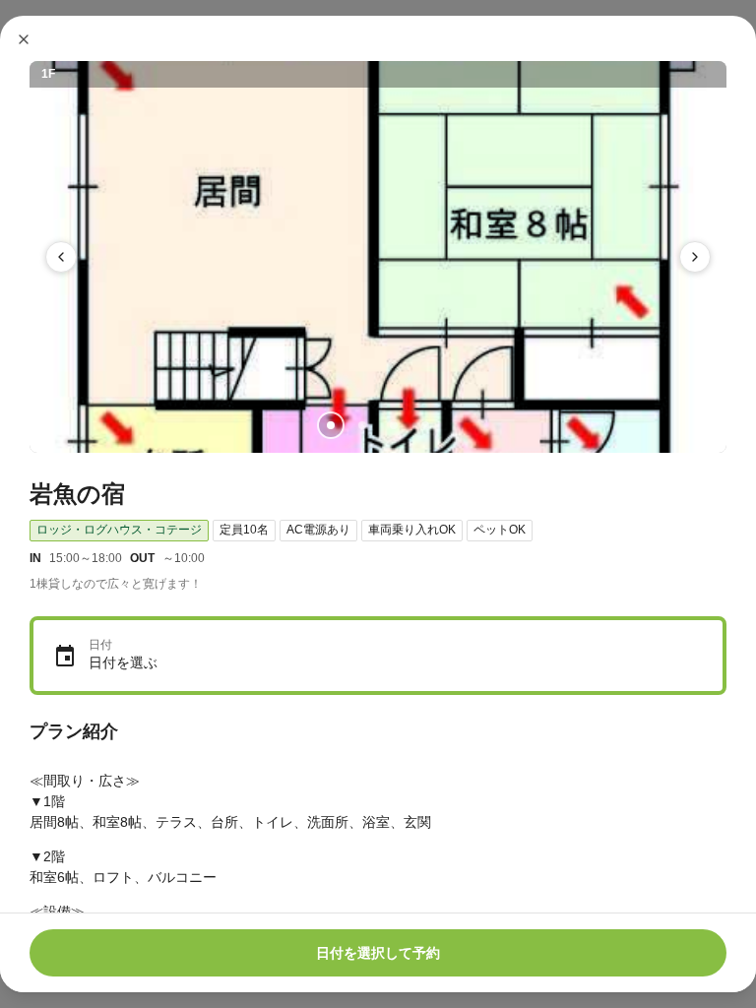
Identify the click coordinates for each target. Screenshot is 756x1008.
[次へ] (695, 257)
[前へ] (61, 257)
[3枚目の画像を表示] (394, 425)
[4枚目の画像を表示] (425, 425)
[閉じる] (24, 39)
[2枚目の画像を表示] (362, 425)
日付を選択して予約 (378, 953)
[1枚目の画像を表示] (331, 425)
